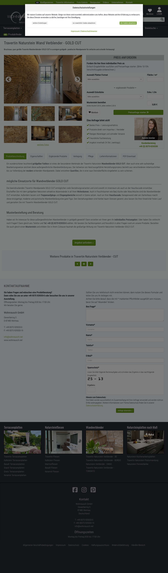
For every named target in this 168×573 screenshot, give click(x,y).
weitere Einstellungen (40, 23)
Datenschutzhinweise (89, 31)
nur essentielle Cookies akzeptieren (84, 23)
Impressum (75, 31)
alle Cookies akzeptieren (128, 23)
